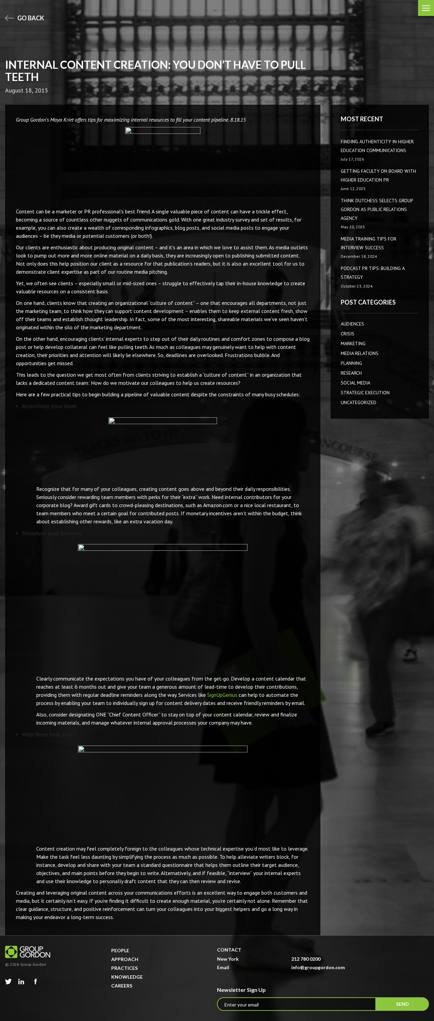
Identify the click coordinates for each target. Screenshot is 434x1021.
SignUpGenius (222, 694)
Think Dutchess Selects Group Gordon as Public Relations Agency (377, 209)
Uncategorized (358, 402)
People (120, 950)
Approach (124, 959)
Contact (229, 950)
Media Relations (359, 353)
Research (351, 373)
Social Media (355, 383)
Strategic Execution (365, 393)
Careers (121, 985)
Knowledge (127, 977)
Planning (351, 363)
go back (30, 18)
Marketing (353, 343)
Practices (124, 968)
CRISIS (347, 334)
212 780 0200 (305, 959)
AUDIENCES (352, 324)
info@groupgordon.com (318, 967)
